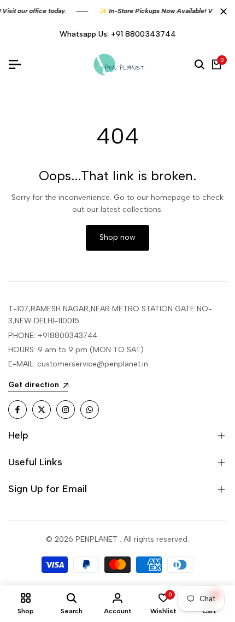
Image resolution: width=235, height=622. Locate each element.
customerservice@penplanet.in (92, 364)
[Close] (221, 11)
